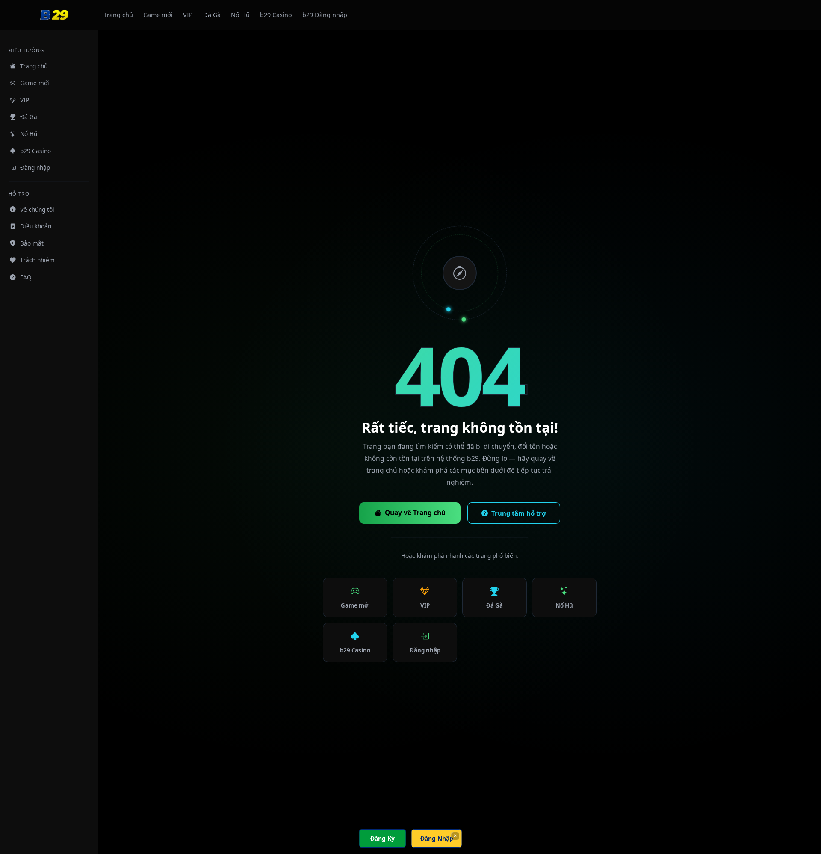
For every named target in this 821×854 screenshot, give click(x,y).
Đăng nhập (35, 167)
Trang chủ (118, 15)
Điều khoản (35, 226)
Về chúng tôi (37, 209)
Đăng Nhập (436, 838)
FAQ (26, 277)
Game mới (158, 15)
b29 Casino (276, 15)
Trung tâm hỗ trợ (518, 513)
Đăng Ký (382, 838)
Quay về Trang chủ (415, 512)
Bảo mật (32, 243)
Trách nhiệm (37, 260)
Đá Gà (212, 15)
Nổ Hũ (240, 15)
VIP (188, 15)
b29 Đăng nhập (324, 15)
